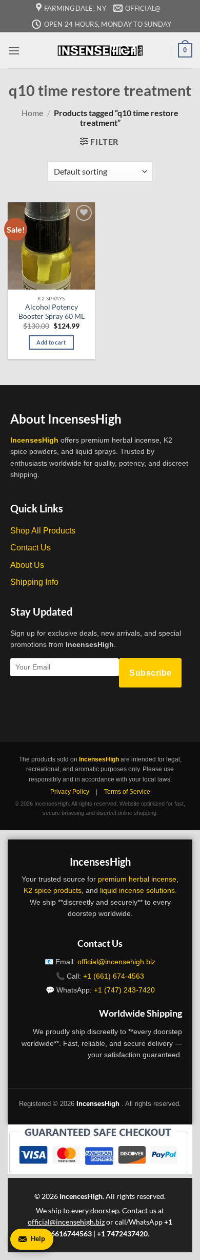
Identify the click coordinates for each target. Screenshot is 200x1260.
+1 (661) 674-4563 (113, 976)
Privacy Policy (69, 791)
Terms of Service (127, 791)
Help (38, 1239)
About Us (27, 565)
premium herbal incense (137, 879)
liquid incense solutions (137, 890)
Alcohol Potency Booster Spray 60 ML (51, 311)
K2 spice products (53, 890)
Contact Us (30, 547)
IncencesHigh (81, 1196)
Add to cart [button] (51, 342)
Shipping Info (34, 582)
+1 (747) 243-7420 (124, 990)
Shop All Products (42, 530)
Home (32, 113)
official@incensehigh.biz (116, 962)
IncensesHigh (34, 440)
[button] (14, 50)
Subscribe (150, 673)
